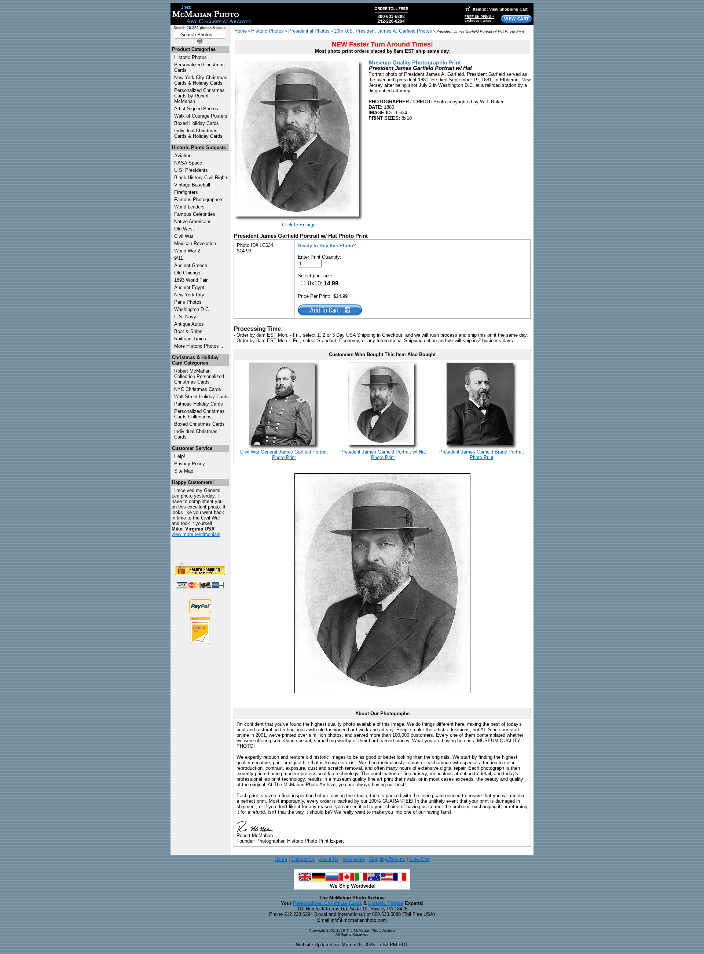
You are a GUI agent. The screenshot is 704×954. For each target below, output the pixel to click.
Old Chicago (187, 273)
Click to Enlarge (299, 225)
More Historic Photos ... (199, 346)
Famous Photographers (199, 199)
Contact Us (303, 859)
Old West (184, 229)
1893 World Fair (191, 280)
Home (240, 31)
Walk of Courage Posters (200, 116)
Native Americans (193, 221)
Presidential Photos (309, 31)
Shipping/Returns (387, 859)
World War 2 (187, 251)
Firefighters (186, 192)
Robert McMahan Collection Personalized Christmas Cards (199, 376)
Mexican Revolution (195, 243)
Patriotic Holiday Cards (198, 404)
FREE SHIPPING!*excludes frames (479, 18)
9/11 (178, 258)
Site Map (183, 471)
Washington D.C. (192, 309)
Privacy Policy (189, 463)
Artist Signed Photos (196, 108)
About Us (329, 859)
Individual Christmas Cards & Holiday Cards (198, 133)
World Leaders (189, 207)
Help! (179, 456)
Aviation (182, 155)
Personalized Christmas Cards (327, 903)
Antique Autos (189, 324)
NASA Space (188, 163)
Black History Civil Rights (201, 177)
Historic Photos (190, 57)
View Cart (419, 859)
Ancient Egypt (189, 287)
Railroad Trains (190, 338)
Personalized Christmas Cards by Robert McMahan (199, 96)
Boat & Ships (188, 331)
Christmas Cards (197, 389)
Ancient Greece (190, 265)
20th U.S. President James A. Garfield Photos (383, 31)
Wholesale (354, 859)
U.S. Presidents (191, 170)
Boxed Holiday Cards (196, 123)
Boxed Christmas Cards (199, 424)
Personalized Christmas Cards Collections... (199, 413)
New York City (189, 294)
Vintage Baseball (192, 185)
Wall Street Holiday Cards (201, 396)
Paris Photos (188, 302)
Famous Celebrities (194, 214)
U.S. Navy (185, 316)
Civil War (183, 236)
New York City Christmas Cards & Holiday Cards (200, 80)
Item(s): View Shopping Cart (500, 9)
